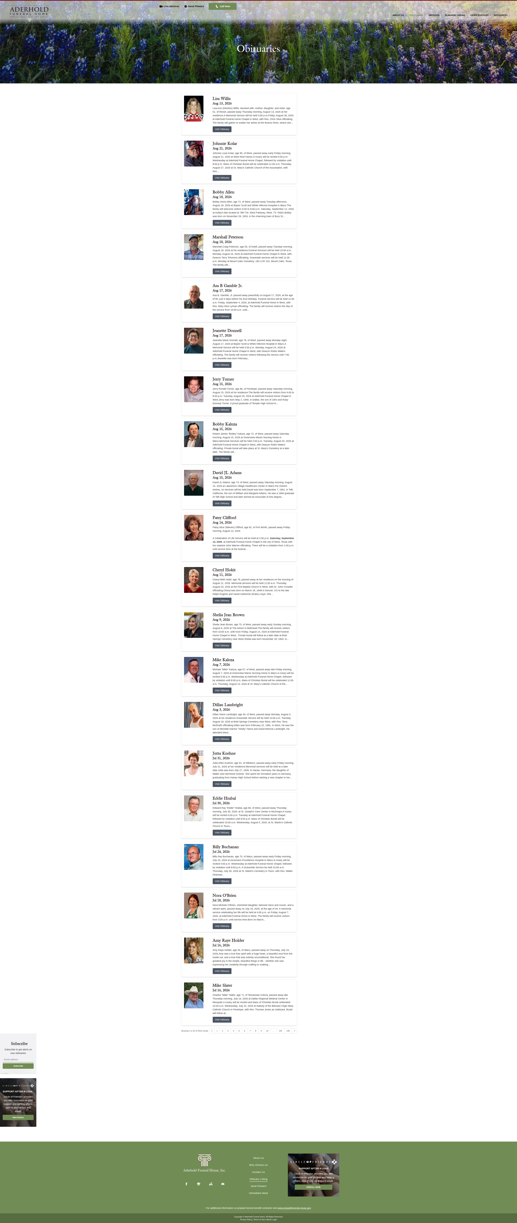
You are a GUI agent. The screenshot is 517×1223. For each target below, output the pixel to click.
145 (280, 1031)
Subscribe (18, 1066)
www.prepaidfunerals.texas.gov (294, 1208)
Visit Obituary (222, 129)
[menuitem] (399, 15)
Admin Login (271, 1219)
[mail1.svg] (223, 1184)
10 (267, 1031)
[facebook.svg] (186, 1184)
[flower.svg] (198, 1184)
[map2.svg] (210, 1184)
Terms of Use (259, 1219)
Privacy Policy (246, 1219)
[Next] (294, 1030)
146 (288, 1031)
